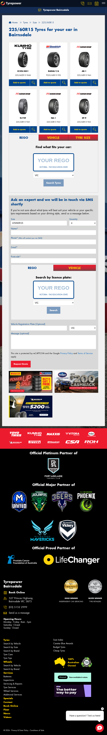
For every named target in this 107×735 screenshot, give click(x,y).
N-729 (23, 118)
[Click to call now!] (82, 3)
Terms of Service (85, 353)
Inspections (8, 680)
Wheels (7, 661)
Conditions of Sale (37, 730)
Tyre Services (9, 687)
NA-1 (53, 118)
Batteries (7, 676)
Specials (8, 698)
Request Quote (21, 364)
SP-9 (84, 118)
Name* (14, 228)
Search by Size (10, 647)
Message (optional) (20, 333)
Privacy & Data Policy (19, 730)
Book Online (10, 705)
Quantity (73, 219)
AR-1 (84, 71)
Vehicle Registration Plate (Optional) (28, 324)
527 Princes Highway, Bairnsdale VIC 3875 (21, 600)
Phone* (26, 237)
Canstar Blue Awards (63, 643)
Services (8, 672)
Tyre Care (8, 654)
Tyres (6, 639)
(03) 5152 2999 (18, 607)
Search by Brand (11, 650)
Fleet (6, 709)
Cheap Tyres (59, 650)
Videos (7, 717)
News (6, 713)
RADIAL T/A (53, 71)
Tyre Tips (7, 658)
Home (14, 22)
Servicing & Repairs (12, 683)
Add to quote (19, 82)
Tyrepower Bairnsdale (55, 9)
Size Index (58, 639)
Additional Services (12, 694)
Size (13, 219)
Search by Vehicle (12, 643)
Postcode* (16, 256)
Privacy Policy (66, 353)
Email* (14, 247)
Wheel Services (10, 691)
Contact (7, 702)
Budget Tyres (59, 647)
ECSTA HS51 (23, 71)
